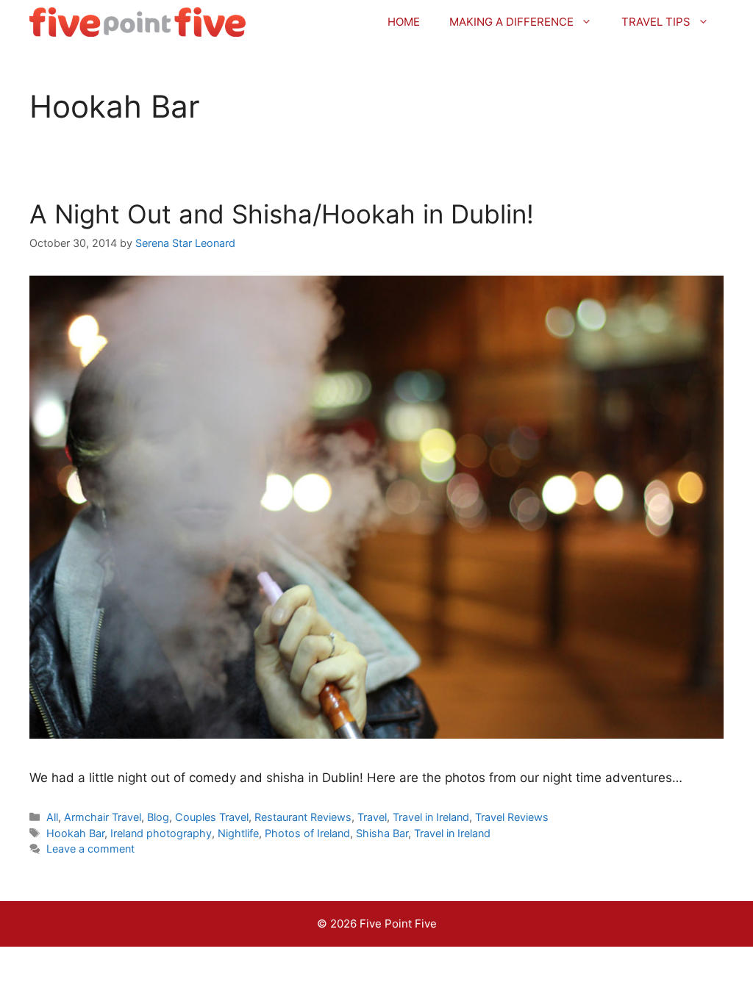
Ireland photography (161, 833)
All (52, 817)
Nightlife (238, 833)
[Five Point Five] (137, 22)
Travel (372, 817)
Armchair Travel (102, 817)
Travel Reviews (512, 817)
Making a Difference (511, 22)
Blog (158, 817)
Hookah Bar (75, 833)
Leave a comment (90, 848)
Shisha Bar (382, 833)
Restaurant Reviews (302, 817)
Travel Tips (655, 22)
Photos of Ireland (307, 833)
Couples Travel (212, 817)
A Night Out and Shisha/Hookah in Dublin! (281, 213)
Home (404, 22)
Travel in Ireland (431, 817)
